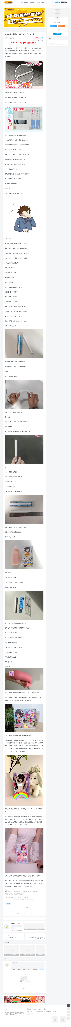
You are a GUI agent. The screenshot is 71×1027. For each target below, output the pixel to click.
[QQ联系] (32, 1014)
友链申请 (29, 1009)
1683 (16, 926)
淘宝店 (42, 2)
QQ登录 (58, 34)
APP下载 (47, 2)
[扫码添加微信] (68, 1015)
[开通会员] (68, 1005)
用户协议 (39, 1009)
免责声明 (34, 1009)
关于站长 (34, 1008)
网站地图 (54, 1011)
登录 (54, 26)
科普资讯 (32, 2)
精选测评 (37, 2)
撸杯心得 (26, 2)
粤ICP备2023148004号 (47, 1011)
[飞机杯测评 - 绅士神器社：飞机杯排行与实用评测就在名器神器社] (6, 1009)
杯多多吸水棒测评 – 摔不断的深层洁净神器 (19, 34)
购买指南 (44, 1008)
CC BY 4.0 (22, 893)
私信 (42, 37)
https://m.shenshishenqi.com (16, 896)
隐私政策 (44, 1009)
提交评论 (41, 969)
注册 (62, 26)
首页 (18, 2)
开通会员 (64, 2)
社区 (22, 2)
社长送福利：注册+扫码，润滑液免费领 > (24, 43)
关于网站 (29, 1008)
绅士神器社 (37, 1011)
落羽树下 (10, 37)
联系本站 (39, 1008)
